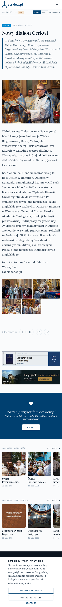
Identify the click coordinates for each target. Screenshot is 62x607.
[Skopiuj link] (47, 332)
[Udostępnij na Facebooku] (22, 332)
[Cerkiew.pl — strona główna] (12, 4)
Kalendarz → (54, 12)
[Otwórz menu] (57, 4)
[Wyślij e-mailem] (39, 332)
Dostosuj (31, 603)
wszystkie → (53, 448)
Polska (6, 25)
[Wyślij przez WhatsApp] (31, 332)
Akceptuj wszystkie (31, 591)
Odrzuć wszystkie (31, 598)
